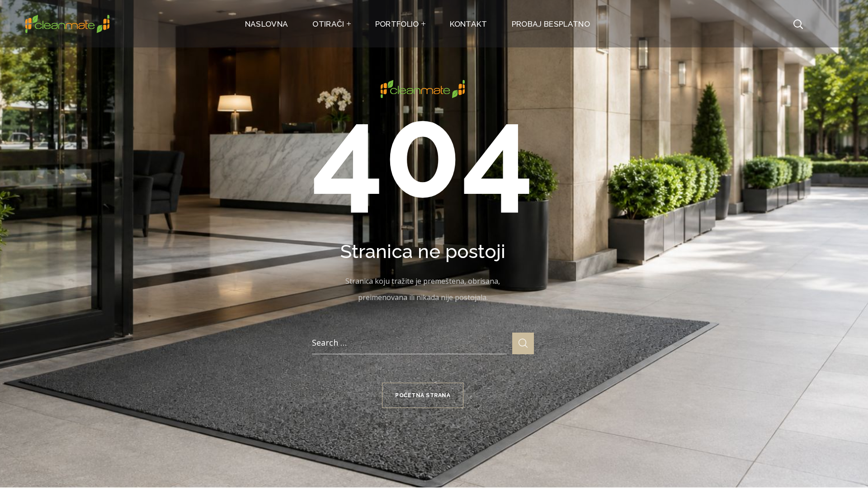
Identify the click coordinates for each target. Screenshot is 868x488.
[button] (797, 23)
